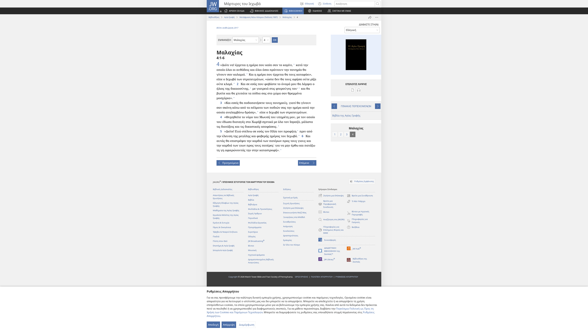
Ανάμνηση (288, 226)
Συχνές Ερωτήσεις (291, 203)
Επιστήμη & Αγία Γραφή (223, 245)
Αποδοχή (213, 324)
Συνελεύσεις (288, 231)
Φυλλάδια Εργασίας (257, 222)
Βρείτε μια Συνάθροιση (360, 196)
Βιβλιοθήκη (214, 17)
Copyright (233, 276)
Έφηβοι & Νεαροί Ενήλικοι (225, 231)
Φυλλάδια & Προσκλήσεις (260, 209)
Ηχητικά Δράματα (256, 254)
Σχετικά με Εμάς (290, 197)
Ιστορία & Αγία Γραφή (223, 250)
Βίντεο (251, 245)
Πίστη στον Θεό (220, 241)
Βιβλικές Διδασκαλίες (222, 189)
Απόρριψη (229, 324)
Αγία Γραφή (229, 17)
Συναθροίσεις (289, 221)
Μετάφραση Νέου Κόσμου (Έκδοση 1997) (258, 17)
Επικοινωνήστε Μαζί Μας (294, 212)
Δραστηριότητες (290, 235)
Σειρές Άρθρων (255, 213)
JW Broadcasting (256, 241)
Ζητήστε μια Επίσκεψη (293, 208)
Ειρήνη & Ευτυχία (221, 222)
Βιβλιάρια (252, 204)
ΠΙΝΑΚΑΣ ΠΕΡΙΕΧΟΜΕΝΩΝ (356, 106)
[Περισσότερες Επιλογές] (376, 17)
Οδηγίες (252, 236)
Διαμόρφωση (246, 324)
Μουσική (252, 250)
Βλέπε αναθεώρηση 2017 (227, 27)
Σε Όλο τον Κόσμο (291, 244)
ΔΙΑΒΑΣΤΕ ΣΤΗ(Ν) (369, 24)
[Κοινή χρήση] (370, 17)
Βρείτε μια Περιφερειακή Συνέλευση (327, 204)
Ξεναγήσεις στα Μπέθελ (294, 217)
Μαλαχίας (287, 17)
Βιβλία (251, 199)
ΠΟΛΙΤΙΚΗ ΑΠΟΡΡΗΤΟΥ (322, 276)
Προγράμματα (254, 227)
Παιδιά (216, 236)
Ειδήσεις (287, 189)
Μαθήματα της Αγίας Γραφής (226, 210)
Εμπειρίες (287, 240)
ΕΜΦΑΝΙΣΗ (224, 40)
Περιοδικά (253, 218)
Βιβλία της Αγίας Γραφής (346, 115)
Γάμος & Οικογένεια (222, 227)
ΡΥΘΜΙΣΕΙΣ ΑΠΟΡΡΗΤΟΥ (346, 276)
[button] (264, 11)
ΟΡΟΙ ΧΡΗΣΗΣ (301, 276)
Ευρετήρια (253, 231)
